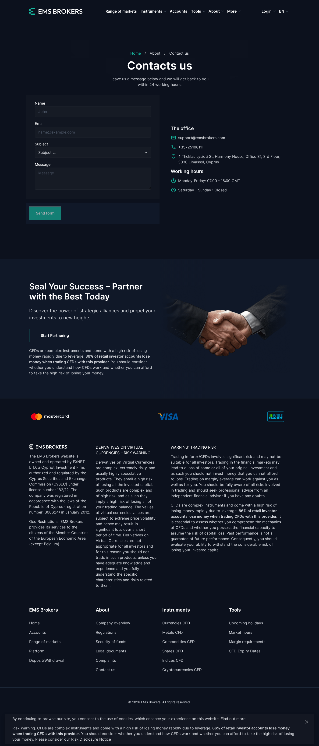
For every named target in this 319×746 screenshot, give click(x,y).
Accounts (178, 11)
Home (135, 53)
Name (40, 103)
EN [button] (282, 11)
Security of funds (111, 641)
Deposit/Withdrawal (46, 660)
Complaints (106, 660)
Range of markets (121, 11)
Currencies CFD (176, 623)
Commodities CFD (178, 641)
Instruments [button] (152, 11)
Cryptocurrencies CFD (182, 669)
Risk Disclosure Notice (91, 739)
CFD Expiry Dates (244, 651)
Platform (36, 651)
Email (39, 123)
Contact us (105, 669)
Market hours (240, 632)
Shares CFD (172, 651)
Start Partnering (55, 335)
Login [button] (267, 11)
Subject (41, 144)
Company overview (113, 623)
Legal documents (111, 651)
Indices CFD (173, 660)
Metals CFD (172, 632)
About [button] (215, 11)
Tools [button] (196, 11)
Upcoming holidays (246, 623)
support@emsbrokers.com (201, 137)
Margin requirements (247, 641)
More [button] (232, 11)
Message (42, 164)
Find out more (233, 718)
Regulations (106, 632)
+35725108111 (190, 147)
